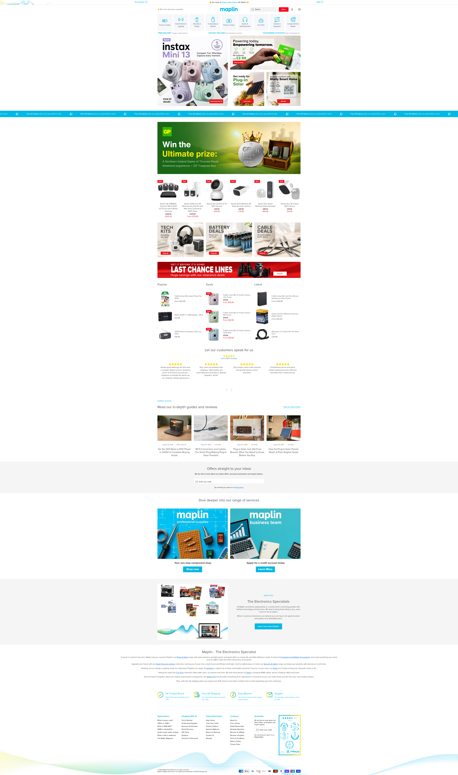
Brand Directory (187, 729)
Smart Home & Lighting (165, 664)
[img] (229, 356)
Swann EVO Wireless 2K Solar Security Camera (241, 205)
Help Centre (210, 720)
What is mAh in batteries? (166, 735)
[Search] (252, 9)
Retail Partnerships (237, 726)
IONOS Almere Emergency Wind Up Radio (188, 333)
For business (140, 2)
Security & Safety (271, 664)
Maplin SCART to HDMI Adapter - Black (189, 315)
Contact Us (210, 735)
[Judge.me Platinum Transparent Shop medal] (295, 727)
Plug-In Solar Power (229, 2)
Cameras (209, 668)
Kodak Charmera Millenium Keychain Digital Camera (285, 315)
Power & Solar (182, 657)
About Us (233, 720)
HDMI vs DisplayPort (164, 729)
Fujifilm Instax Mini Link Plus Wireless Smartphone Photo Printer (285, 297)
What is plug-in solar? (165, 720)
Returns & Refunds (213, 732)
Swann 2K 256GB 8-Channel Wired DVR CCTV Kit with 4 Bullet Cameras (168, 207)
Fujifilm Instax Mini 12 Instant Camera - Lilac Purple (237, 296)
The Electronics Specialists (268, 601)
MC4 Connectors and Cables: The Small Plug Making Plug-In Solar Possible (211, 452)
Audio (275, 668)
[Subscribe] (261, 482)
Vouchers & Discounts (190, 738)
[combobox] (263, 9)
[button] (227, 390)
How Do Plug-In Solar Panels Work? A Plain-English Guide (284, 450)
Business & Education (190, 726)
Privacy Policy (239, 487)
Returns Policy (235, 741)
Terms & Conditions (237, 738)
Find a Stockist (187, 720)
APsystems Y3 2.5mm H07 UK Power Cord (285, 333)
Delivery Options (212, 726)
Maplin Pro (211, 676)
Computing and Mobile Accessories (295, 657)
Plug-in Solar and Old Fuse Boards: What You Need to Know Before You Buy (247, 452)
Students (185, 735)
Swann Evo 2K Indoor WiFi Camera (290, 205)
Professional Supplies (190, 723)
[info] (168, 196)
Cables (248, 672)
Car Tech (180, 672)
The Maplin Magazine (165, 738)
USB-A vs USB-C (163, 723)
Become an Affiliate (237, 732)
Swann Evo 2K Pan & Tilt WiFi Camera (217, 205)
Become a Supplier (237, 735)
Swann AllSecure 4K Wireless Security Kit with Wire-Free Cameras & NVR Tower (192, 207)
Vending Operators (237, 729)
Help (318, 2)
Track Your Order (212, 723)
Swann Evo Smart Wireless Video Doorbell (265, 205)
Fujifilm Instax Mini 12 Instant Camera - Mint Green (237, 314)
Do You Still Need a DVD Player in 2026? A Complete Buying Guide (174, 452)
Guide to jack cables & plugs (167, 732)
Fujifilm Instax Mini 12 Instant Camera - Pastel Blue (237, 332)
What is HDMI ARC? (164, 726)
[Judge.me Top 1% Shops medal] (295, 736)
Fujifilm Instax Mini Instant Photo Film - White (189, 297)
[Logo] (229, 9)
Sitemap (209, 738)
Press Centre (235, 723)
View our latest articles (292, 407)
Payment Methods (212, 729)
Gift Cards (185, 732)
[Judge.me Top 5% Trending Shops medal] (289, 745)
